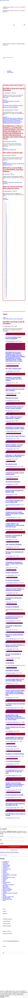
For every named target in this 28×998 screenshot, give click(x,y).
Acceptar (7, 996)
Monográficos (6, 887)
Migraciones (5, 885)
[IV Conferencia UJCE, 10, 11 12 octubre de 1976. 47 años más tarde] (15, 767)
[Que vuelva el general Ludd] (9, 149)
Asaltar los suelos (6, 865)
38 (6, 248)
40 (6, 251)
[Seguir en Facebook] (4, 28)
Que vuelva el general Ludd (12, 152)
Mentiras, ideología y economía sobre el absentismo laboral (14, 445)
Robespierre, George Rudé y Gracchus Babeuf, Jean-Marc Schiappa (13, 169)
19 (6, 225)
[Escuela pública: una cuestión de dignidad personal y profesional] (15, 734)
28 (6, 236)
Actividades (5, 862)
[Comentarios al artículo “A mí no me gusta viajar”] (15, 470)
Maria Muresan (8, 191)
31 (6, 240)
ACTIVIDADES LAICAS (14, 846)
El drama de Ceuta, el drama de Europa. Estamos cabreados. (14, 407)
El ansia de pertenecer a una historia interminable (13, 106)
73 (6, 291)
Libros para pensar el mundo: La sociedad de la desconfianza (15, 589)
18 (6, 224)
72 (6, 290)
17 (6, 223)
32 (6, 241)
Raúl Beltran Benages (12, 529)
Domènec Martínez (11, 673)
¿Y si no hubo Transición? (13, 761)
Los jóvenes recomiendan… (9, 884)
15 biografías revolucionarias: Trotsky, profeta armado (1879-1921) (14, 563)
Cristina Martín (10, 575)
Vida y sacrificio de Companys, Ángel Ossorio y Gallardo (14, 417)
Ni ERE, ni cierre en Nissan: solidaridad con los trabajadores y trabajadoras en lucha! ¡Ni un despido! (15, 785)
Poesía (4, 894)
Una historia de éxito (11, 464)
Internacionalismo (6, 882)
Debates (4, 871)
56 (6, 270)
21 (6, 228)
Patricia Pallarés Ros (11, 741)
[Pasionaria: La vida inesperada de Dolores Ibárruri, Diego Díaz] (15, 452)
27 (6, 235)
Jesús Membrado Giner (12, 466)
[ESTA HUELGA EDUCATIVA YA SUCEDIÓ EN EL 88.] (15, 801)
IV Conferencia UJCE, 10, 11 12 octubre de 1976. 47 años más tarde (15, 771)
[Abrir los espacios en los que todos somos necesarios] (14, 183)
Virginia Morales (10, 517)
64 (6, 280)
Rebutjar (2, 996)
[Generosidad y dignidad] (11, 667)
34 (6, 244)
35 (6, 245)
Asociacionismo (6, 866)
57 (6, 272)
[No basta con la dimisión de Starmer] (14, 651)
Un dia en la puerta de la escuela (15, 795)
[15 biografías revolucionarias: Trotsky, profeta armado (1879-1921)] (15, 559)
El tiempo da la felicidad (12, 606)
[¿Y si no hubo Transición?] (12, 758)
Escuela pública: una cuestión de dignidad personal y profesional (15, 738)
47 (6, 259)
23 (6, 230)
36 (6, 246)
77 (6, 297)
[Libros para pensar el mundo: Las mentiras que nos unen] (15, 642)
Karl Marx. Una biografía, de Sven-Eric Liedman (14, 536)
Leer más (5, 100)
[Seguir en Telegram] (12, 28)
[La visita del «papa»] (10, 743)
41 (6, 252)
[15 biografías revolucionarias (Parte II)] (14, 595)
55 (6, 269)
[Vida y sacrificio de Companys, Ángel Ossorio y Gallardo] (15, 414)
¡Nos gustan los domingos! (13, 481)
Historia (4, 879)
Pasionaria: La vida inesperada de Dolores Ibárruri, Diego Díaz (15, 455)
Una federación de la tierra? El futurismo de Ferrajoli (14, 617)
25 (6, 233)
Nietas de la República (7, 889)
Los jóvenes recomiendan (13, 580)
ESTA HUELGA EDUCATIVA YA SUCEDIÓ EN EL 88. (15, 804)
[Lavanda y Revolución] (11, 570)
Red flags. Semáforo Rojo (8, 896)
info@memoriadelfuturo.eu (13, 941)
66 (6, 282)
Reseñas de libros (6, 897)
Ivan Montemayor (11, 620)
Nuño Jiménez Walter (11, 807)
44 (6, 256)
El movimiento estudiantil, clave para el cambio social (14, 501)
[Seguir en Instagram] (9, 28)
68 (6, 285)
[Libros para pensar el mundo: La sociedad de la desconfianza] (15, 586)
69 (6, 286)
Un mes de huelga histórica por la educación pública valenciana (15, 679)
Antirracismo (5, 863)
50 (6, 263)
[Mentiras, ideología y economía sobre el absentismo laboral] (15, 442)
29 (6, 238)
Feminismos (5, 878)
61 (6, 276)
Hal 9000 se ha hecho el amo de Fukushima (9, 852)
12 (6, 217)
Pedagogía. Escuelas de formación (10, 893)
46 (6, 258)
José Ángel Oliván (9, 109)
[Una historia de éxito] (10, 461)
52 (6, 265)
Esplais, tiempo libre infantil (9, 877)
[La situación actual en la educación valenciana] (15, 701)
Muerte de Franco (6, 888)
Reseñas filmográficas (7, 899)
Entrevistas (5, 876)
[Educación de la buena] (11, 395)
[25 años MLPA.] (9, 660)
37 (6, 247)
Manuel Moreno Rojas (12, 431)
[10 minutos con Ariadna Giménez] (13, 751)
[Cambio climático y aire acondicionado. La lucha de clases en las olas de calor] (15, 521)
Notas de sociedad (7, 890)
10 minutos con (6, 861)
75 (6, 293)
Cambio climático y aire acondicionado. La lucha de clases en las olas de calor (15, 525)
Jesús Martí (9, 484)
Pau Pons (9, 683)
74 (6, 292)
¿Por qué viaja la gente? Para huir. (15, 436)
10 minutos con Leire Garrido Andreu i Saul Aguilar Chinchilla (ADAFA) (15, 513)
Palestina (5, 891)
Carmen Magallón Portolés (13, 665)
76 (6, 295)
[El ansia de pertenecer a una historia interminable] (14, 102)
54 (6, 268)
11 (6, 216)
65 (6, 281)
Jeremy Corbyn (10, 658)
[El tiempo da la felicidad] (11, 604)
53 (6, 267)
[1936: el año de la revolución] (12, 541)
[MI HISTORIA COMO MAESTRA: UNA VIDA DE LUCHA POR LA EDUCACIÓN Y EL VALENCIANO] (15, 712)
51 (6, 264)
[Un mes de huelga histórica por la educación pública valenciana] (15, 676)
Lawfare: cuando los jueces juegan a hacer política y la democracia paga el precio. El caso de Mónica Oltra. (15, 693)
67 (6, 284)
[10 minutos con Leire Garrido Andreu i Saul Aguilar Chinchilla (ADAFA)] (15, 509)
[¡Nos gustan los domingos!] (12, 479)
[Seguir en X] (7, 28)
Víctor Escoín (8, 141)
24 (6, 232)
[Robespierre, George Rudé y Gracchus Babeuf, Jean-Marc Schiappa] (14, 164)
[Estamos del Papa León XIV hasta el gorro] (15, 724)
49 (6, 262)
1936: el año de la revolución (13, 544)
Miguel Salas (10, 448)
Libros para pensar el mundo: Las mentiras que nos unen (15, 645)
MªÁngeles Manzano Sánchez (13, 609)
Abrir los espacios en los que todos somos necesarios (13, 187)
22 (6, 229)
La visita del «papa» (11, 746)
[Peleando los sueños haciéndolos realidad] (15, 632)
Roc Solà (7, 174)
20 (6, 227)
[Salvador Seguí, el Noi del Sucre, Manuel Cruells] (15, 487)
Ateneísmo (5, 867)
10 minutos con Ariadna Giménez (15, 753)
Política (4, 895)
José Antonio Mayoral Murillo (13, 504)
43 (6, 255)
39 (6, 250)
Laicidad (4, 883)
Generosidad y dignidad (12, 670)
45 (6, 257)
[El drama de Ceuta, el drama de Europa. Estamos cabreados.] (15, 404)
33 (6, 242)
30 (6, 239)
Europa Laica (10, 748)
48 (6, 261)
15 (6, 221)
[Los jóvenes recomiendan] (12, 577)
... (6, 204)
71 (6, 289)
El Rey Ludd (5, 873)
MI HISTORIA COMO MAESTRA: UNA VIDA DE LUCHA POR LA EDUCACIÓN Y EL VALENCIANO (15, 717)
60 (6, 275)
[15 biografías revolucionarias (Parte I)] (14, 623)
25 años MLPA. (10, 663)
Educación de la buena (12, 398)
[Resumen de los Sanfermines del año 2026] (15, 549)
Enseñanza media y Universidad (10, 874)
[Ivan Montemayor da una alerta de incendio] (15, 811)
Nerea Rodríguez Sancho (12, 756)
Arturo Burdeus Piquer (12, 707)
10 (6, 215)
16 (6, 222)
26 (6, 234)
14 (6, 219)
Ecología (5, 872)
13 (6, 218)
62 (6, 278)
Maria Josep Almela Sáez (12, 722)
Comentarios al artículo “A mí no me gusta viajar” (15, 473)
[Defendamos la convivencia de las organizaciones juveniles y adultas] (15, 424)
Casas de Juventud (7, 868)
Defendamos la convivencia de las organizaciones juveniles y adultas (15, 427)
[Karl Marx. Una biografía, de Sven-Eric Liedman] (15, 532)
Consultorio (5, 870)
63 (6, 279)
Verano (4, 900)
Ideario (4, 880)
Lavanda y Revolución (12, 572)
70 (6, 287)
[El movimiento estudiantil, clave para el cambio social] (15, 498)
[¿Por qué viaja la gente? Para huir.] (13, 433)
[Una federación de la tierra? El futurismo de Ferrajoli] (15, 614)
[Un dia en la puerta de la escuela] (13, 792)
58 (6, 273)
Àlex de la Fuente (11, 790)
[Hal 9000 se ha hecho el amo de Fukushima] (13, 85)
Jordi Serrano (7, 93)
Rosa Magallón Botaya (12, 638)
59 (6, 274)
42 (6, 253)
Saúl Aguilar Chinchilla (12, 582)
